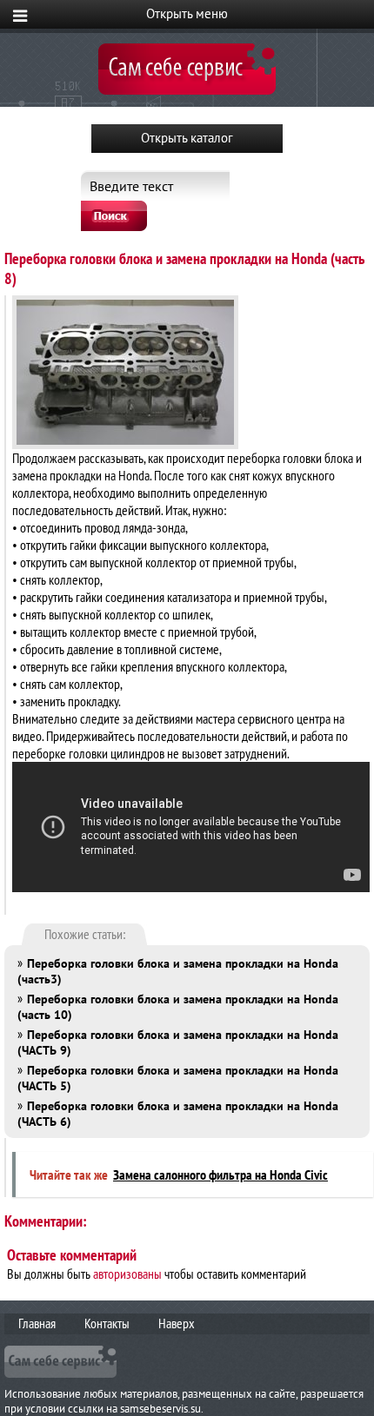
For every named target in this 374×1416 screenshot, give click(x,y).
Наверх (176, 1323)
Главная (37, 1323)
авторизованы (127, 1273)
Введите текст (131, 186)
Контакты (107, 1323)
